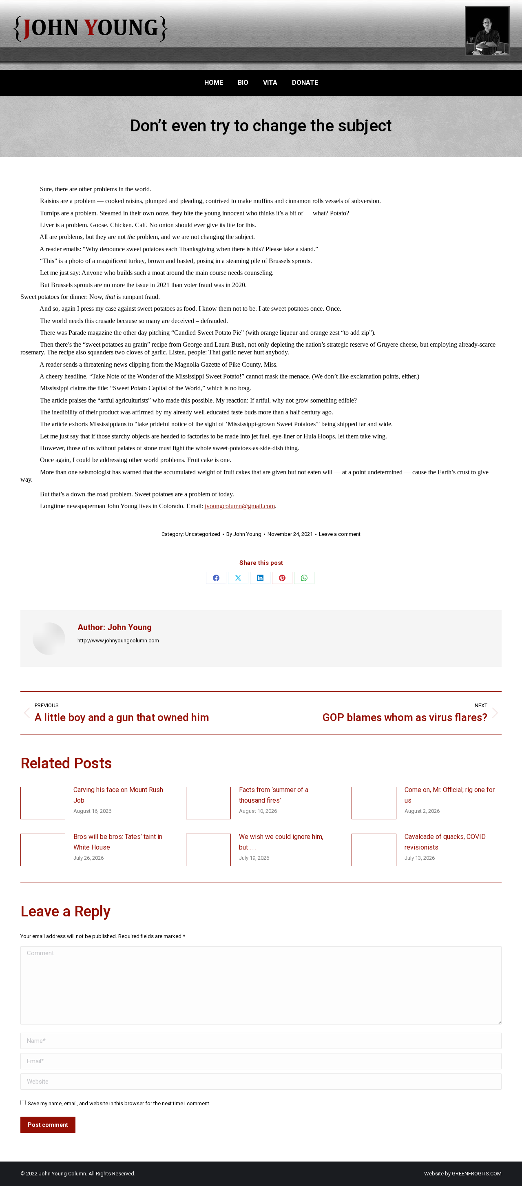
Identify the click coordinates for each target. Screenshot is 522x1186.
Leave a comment (340, 534)
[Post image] (42, 803)
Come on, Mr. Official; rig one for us (450, 795)
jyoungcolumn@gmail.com (240, 505)
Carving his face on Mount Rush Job (118, 795)
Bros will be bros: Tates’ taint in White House (117, 842)
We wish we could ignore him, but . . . (281, 842)
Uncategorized (202, 534)
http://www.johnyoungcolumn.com (118, 640)
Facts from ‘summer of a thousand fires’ (273, 795)
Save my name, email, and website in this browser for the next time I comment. (119, 1103)
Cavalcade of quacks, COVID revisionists (445, 842)
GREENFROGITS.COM (477, 1174)
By (243, 534)
